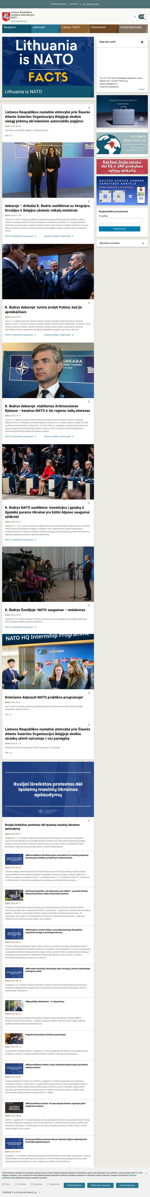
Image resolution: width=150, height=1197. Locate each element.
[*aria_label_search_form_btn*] (135, 16)
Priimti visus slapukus (100, 1185)
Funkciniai (22, 1184)
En (141, 17)
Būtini (8, 1184)
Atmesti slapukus (127, 1185)
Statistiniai (38, 1184)
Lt (145, 17)
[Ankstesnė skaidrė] (7, 66)
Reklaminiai (54, 1184)
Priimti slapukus (74, 1185)
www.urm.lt (74, 4)
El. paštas (103, 216)
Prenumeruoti (119, 229)
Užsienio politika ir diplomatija (57, 236)
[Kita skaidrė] (89, 66)
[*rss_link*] (89, 107)
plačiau (142, 89)
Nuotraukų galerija (58, 4)
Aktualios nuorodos (109, 243)
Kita (7, 135)
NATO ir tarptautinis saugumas (19, 236)
